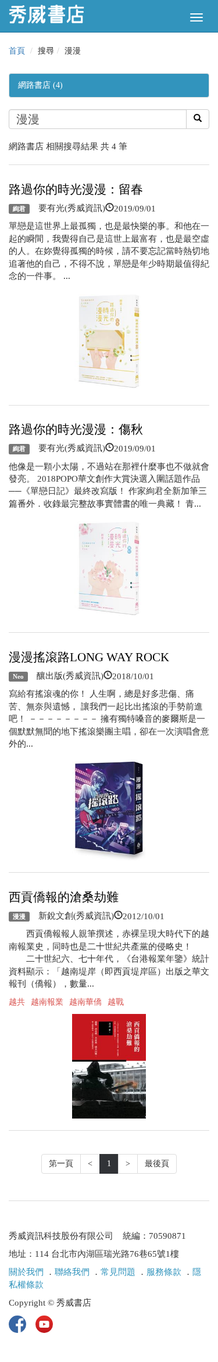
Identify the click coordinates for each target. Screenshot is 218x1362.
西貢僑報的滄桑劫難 (64, 897)
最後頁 (157, 1163)
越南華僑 (85, 1002)
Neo (18, 676)
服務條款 (163, 1272)
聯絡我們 (72, 1272)
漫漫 (19, 916)
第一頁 (61, 1163)
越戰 (116, 1002)
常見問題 (118, 1272)
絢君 (19, 208)
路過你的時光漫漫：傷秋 (76, 429)
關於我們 (26, 1272)
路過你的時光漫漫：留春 (76, 189)
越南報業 (47, 1002)
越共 (17, 1002)
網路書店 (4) (40, 85)
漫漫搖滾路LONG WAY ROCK (89, 657)
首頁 (17, 50)
